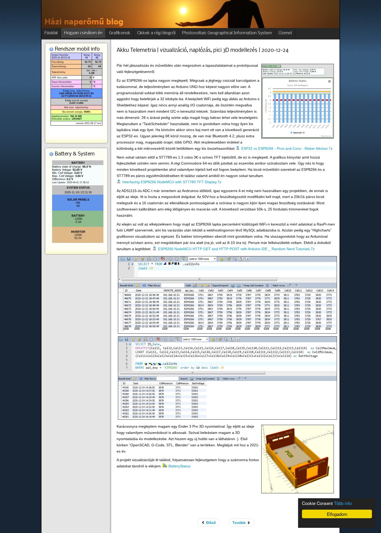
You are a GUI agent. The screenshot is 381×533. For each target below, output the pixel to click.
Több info (343, 503)
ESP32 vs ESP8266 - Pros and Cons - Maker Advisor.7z (287, 148)
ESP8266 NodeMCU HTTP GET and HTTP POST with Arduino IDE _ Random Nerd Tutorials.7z (236, 249)
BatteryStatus (179, 466)
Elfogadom (337, 514)
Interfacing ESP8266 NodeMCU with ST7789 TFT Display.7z (171, 182)
